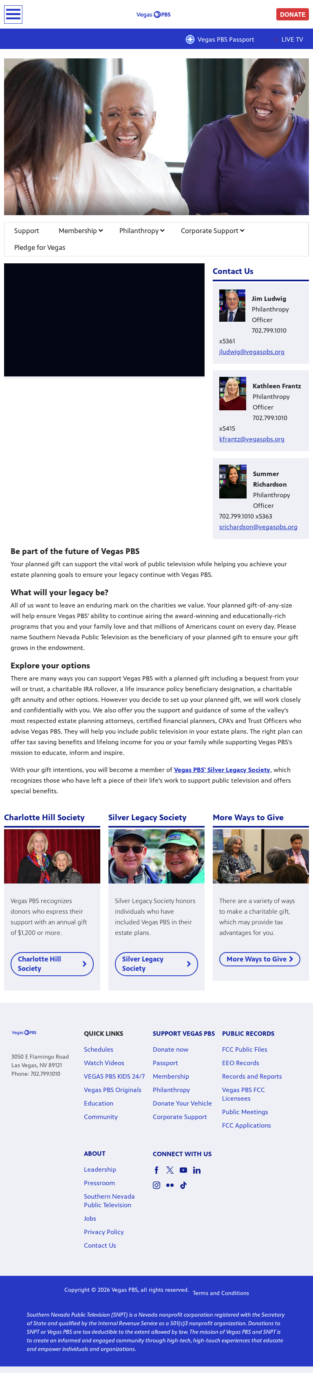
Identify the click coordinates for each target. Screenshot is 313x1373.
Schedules (98, 1049)
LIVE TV (291, 39)
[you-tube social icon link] (186, 1174)
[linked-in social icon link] (200, 1174)
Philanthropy (139, 231)
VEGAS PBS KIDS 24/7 (114, 1076)
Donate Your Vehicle (182, 1103)
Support (26, 231)
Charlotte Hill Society (39, 964)
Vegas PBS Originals (112, 1090)
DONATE (293, 14)
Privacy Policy (104, 1232)
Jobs (90, 1218)
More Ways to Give (257, 959)
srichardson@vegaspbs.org (258, 527)
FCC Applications (246, 1125)
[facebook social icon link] (159, 1174)
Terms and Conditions (221, 1293)
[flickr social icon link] (173, 1189)
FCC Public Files (244, 1049)
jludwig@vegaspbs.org (251, 352)
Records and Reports (252, 1076)
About (95, 1153)
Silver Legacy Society (142, 964)
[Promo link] (52, 856)
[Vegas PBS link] (156, 14)
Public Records (248, 1033)
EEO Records (240, 1063)
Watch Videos (104, 1063)
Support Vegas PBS (184, 1033)
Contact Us (100, 1245)
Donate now (170, 1049)
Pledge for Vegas (39, 247)
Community (101, 1117)
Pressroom (99, 1183)
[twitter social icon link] (173, 1174)
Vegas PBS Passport (226, 39)
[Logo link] (24, 1032)
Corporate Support (210, 231)
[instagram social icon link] (159, 1189)
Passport (165, 1063)
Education (98, 1103)
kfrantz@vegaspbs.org (251, 439)
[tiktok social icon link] (186, 1189)
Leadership (100, 1169)
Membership (79, 231)
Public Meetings (245, 1112)
